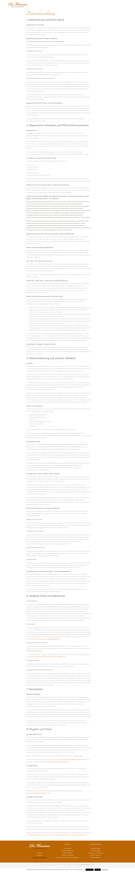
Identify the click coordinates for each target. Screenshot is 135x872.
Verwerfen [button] (97, 869)
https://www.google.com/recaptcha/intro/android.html (71, 835)
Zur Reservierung (95, 857)
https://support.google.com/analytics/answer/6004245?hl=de (48, 656)
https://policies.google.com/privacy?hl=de (57, 761)
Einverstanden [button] (89, 869)
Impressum (39, 855)
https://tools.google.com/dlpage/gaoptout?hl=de (47, 639)
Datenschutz (105, 869)
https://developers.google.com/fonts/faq (71, 759)
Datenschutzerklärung (39, 857)
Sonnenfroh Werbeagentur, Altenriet (86, 864)
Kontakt (39, 853)
